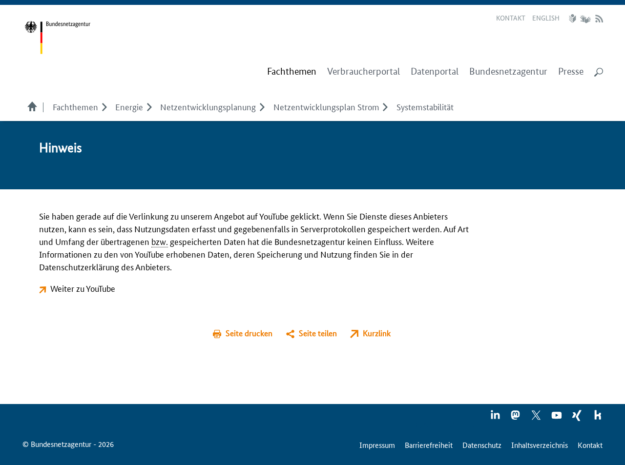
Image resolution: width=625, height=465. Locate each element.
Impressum (377, 445)
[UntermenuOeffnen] (104, 106)
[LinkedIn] (495, 418)
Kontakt (510, 17)
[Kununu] (597, 418)
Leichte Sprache (574, 18)
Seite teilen (318, 333)
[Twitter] (536, 418)
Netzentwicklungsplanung (208, 106)
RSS (599, 18)
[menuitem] (291, 72)
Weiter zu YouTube (82, 288)
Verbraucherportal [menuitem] (363, 71)
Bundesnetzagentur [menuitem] (508, 71)
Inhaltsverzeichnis (539, 445)
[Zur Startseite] (57, 38)
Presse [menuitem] (570, 71)
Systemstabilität (425, 106)
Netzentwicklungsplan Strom (326, 106)
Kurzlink (377, 333)
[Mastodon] (516, 418)
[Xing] (577, 418)
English (546, 17)
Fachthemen (75, 106)
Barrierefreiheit (429, 445)
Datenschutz (481, 445)
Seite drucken (249, 333)
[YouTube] (557, 418)
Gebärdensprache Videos (585, 18)
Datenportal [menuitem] (434, 71)
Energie (129, 106)
